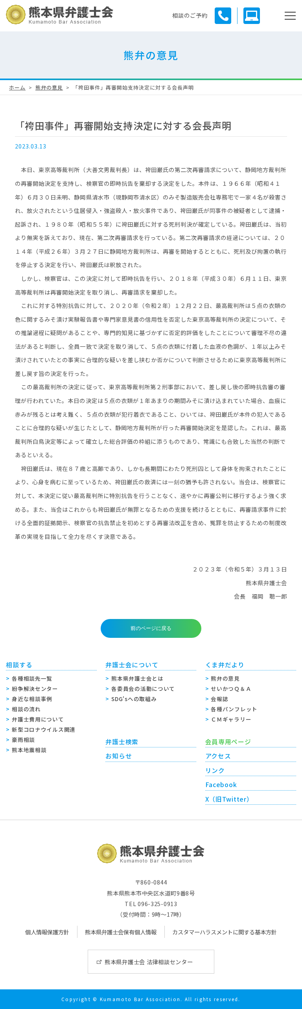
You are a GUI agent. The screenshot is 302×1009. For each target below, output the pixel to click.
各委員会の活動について (143, 688)
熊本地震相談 (29, 750)
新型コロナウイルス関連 (44, 729)
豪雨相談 (23, 739)
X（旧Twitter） (229, 799)
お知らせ (118, 755)
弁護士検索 (121, 741)
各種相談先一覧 (32, 678)
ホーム (17, 87)
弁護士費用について (38, 719)
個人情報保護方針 (47, 932)
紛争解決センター (35, 688)
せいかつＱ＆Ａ (231, 688)
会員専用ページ (228, 741)
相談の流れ (26, 709)
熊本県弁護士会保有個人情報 (121, 932)
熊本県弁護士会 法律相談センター (149, 962)
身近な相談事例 (32, 699)
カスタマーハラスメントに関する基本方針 (224, 932)
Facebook (221, 784)
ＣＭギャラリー (231, 719)
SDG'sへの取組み (134, 699)
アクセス (218, 755)
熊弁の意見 (49, 87)
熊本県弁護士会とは (137, 678)
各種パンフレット (234, 709)
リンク (215, 770)
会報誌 (219, 699)
